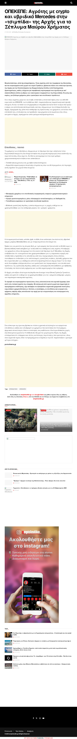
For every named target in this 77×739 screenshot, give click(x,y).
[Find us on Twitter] (36, 718)
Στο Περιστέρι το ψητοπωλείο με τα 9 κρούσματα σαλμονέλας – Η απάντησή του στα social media (42, 634)
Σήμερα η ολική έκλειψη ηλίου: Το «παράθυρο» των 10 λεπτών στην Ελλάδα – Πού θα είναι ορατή (42, 657)
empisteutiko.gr (38, 399)
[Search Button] (71, 3)
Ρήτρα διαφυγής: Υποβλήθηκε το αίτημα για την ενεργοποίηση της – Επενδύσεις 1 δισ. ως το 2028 (25, 179)
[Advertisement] (38, 131)
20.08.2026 (10, 430)
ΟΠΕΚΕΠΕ (23, 389)
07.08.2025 (8, 32)
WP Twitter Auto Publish (30, 738)
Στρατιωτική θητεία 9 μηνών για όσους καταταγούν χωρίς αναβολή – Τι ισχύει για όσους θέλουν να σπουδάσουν (20, 425)
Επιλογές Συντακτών (24, 32)
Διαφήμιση (30, 731)
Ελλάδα (15, 32)
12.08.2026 (17, 660)
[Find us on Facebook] (33, 718)
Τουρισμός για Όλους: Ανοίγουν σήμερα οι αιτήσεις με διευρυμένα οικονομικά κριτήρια (42, 641)
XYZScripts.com (48, 738)
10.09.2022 (17, 483)
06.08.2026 (18, 184)
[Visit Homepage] (38, 3)
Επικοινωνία (8, 731)
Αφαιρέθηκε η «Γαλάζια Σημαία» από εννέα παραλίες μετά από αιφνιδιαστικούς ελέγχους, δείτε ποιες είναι (40, 649)
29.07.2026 (17, 637)
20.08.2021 (17, 475)
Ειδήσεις (26, 397)
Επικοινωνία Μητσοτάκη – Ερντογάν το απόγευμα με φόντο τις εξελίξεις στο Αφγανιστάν (42, 473)
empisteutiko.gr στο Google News (32, 395)
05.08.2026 (17, 643)
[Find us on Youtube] (43, 718)
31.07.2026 (16, 668)
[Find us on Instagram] (40, 718)
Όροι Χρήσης (19, 731)
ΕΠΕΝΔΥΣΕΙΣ (13, 389)
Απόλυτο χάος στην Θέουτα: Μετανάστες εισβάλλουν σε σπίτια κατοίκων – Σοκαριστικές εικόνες (41, 665)
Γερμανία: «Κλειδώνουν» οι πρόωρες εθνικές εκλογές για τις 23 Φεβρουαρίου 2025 (39, 488)
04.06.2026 (53, 188)
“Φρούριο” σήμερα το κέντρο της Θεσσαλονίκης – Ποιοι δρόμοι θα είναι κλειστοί (39, 481)
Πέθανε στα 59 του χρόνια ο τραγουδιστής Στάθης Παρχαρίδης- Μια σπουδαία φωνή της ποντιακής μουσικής (55, 425)
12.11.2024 (16, 490)
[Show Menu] (5, 3)
